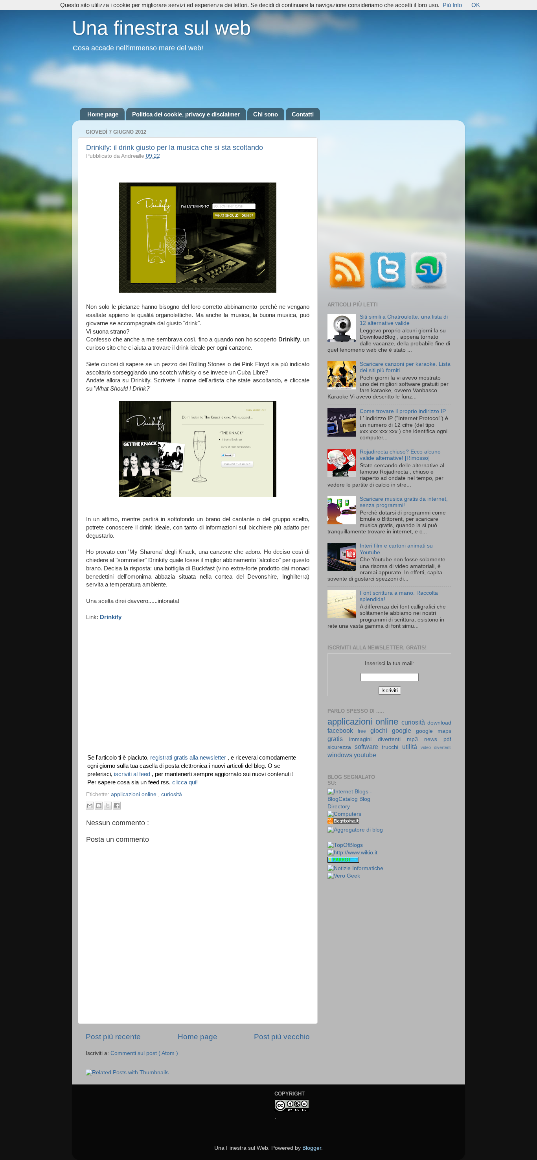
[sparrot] (343, 861)
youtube (365, 754)
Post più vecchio (282, 1037)
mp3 (415, 739)
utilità (411, 746)
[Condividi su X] (108, 806)
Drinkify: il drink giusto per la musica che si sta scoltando (174, 147)
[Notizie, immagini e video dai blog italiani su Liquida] (343, 838)
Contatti (303, 114)
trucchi (392, 747)
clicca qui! (185, 782)
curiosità (171, 794)
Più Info (452, 5)
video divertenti (436, 747)
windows (340, 754)
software (368, 746)
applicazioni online (134, 794)
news (433, 739)
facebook (342, 730)
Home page (102, 114)
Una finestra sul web (161, 28)
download (439, 723)
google (404, 730)
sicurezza (341, 747)
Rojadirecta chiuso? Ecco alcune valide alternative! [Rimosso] (400, 455)
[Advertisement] (268, 80)
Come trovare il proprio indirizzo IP (403, 411)
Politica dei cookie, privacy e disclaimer (186, 114)
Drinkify (110, 617)
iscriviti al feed (133, 774)
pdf (447, 739)
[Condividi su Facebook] (117, 806)
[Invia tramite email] (90, 806)
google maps (433, 731)
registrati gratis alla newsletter (189, 757)
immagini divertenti (378, 739)
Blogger (311, 1148)
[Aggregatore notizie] (343, 822)
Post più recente (113, 1037)
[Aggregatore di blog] (355, 830)
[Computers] (344, 814)
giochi (381, 730)
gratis (338, 738)
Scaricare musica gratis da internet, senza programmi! (404, 502)
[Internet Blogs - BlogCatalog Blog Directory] (355, 807)
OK (475, 5)
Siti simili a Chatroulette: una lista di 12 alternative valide (404, 320)
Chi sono (265, 114)
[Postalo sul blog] (99, 806)
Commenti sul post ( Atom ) (144, 1053)
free (364, 731)
